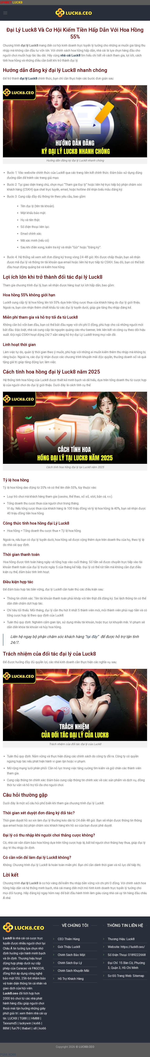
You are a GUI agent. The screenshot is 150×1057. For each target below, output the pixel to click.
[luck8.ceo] (75, 12)
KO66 (12, 1054)
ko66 (42, 1028)
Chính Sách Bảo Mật (71, 955)
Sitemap (138, 976)
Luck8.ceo (10, 993)
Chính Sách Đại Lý (70, 963)
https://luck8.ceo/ (133, 947)
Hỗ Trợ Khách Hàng (71, 979)
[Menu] (5, 13)
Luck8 (7, 938)
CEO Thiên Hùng (69, 939)
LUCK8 (17, 2)
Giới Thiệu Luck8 (69, 947)
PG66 (4, 1054)
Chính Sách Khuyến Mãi (73, 971)
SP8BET (6, 2)
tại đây (91, 636)
